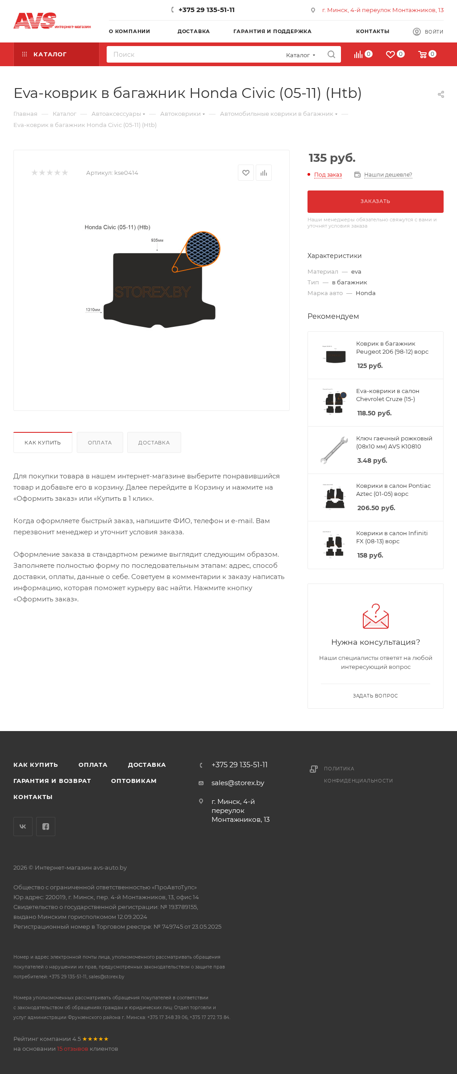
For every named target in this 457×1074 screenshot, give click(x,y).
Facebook (45, 826)
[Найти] (331, 54)
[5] (64, 172)
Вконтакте (23, 826)
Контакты (32, 796)
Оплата (100, 443)
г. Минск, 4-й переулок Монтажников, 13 (383, 9)
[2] (42, 172)
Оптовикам (134, 780)
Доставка (154, 443)
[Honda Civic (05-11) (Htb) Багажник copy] (151, 292)
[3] (49, 172)
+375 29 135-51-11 (207, 9)
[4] (57, 172)
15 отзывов (72, 1048)
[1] (34, 172)
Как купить (43, 443)
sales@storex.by (238, 782)
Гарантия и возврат (52, 780)
